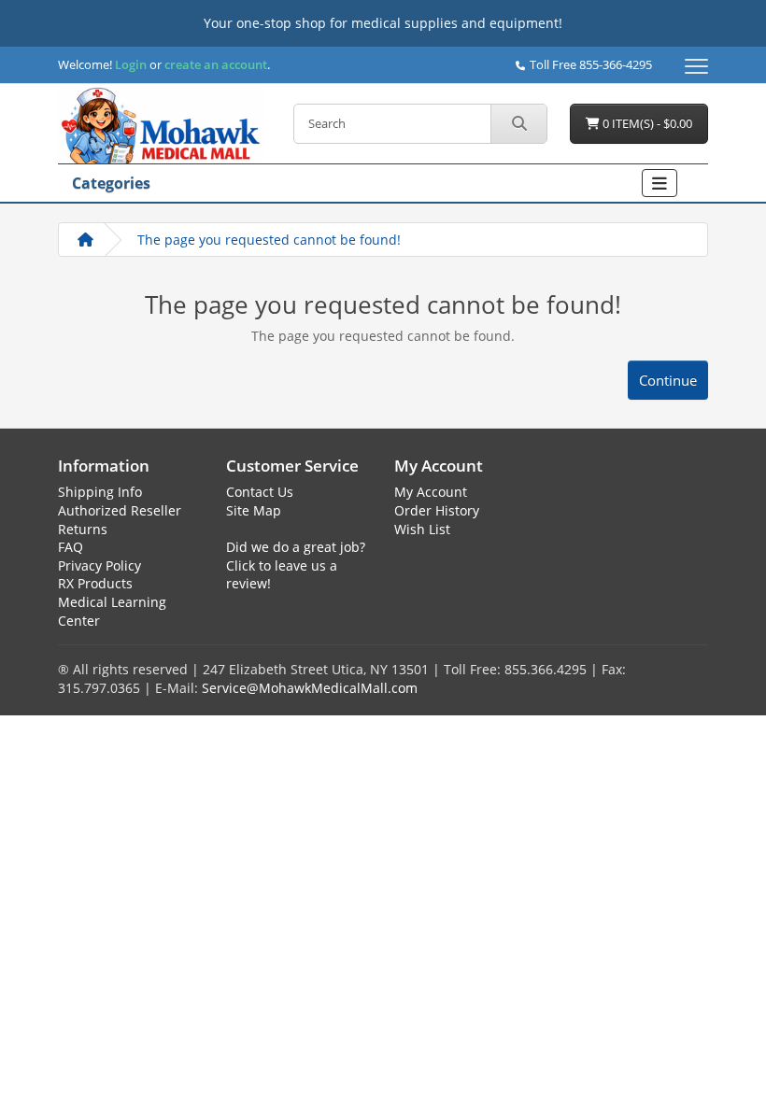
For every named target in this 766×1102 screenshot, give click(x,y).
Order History (436, 510)
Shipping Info (100, 492)
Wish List (422, 529)
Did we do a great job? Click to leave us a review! (295, 565)
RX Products (95, 583)
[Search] (518, 124)
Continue (668, 380)
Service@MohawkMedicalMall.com (310, 688)
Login (130, 64)
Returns (82, 529)
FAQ (70, 547)
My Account (430, 492)
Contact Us (259, 492)
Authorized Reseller (119, 510)
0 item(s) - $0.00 (646, 123)
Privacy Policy (99, 565)
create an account (214, 64)
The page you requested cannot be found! (269, 239)
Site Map (253, 510)
